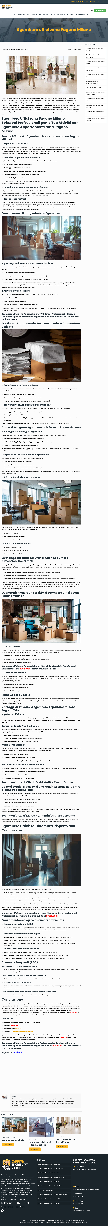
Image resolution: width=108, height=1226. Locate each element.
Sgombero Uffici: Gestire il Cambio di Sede (41, 1143)
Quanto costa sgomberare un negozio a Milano (95, 93)
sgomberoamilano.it (63, 1222)
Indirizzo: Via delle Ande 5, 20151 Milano (84, 1169)
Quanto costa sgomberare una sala (94, 106)
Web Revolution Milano (78, 1220)
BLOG (100, 2)
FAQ (104, 2)
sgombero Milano (11, 1177)
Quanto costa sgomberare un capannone (95, 69)
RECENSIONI (93, 2)
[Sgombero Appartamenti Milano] (7, 7)
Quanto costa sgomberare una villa (94, 49)
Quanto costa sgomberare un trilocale (95, 119)
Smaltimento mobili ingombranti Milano (92, 82)
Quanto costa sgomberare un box (95, 76)
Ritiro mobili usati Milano (93, 88)
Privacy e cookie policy (27, 1222)
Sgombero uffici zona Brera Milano (66, 1140)
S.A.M (13, 50)
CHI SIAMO (73, 2)
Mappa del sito (40, 1222)
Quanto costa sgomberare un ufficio (13, 1138)
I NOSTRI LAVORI (83, 2)
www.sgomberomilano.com (79, 1222)
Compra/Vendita (51, 1222)
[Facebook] (2, 1211)
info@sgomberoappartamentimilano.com (86, 1189)
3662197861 (101, 11)
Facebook (17, 1052)
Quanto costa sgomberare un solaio (95, 100)
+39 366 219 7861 (78, 1196)
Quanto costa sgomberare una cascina (94, 56)
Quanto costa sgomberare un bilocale (95, 113)
